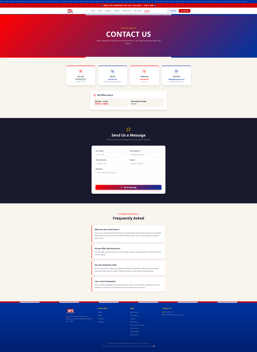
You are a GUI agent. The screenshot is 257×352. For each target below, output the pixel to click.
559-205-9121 (112, 79)
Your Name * (100, 151)
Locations (108, 11)
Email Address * (135, 151)
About (100, 11)
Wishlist (173, 11)
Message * (99, 169)
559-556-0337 (144, 79)
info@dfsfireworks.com (176, 79)
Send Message (130, 187)
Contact (147, 11)
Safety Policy (134, 335)
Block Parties (127, 11)
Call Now (186, 11)
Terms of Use (134, 328)
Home (93, 11)
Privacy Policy (134, 331)
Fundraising (134, 322)
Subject (132, 160)
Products (117, 11)
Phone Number (101, 160)
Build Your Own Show (137, 325)
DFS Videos (137, 11)
